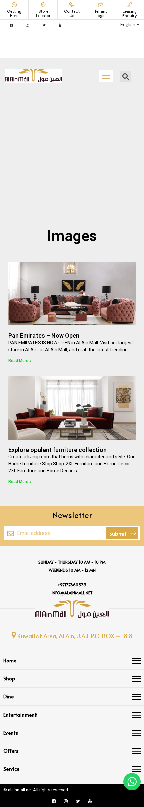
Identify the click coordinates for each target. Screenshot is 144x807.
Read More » (19, 360)
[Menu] (136, 660)
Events (10, 732)
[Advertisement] (72, 150)
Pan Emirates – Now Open (43, 335)
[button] (125, 76)
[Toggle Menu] (106, 76)
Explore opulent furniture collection (57, 449)
